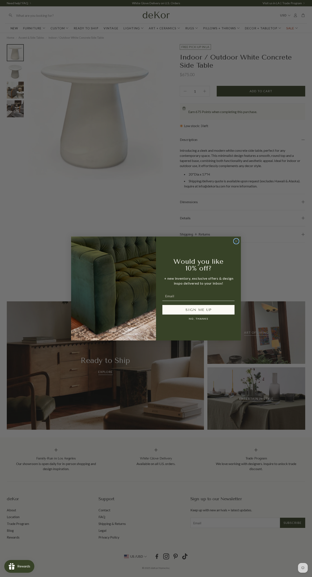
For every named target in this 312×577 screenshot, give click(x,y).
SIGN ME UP (199, 310)
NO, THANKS (198, 318)
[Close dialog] (236, 241)
